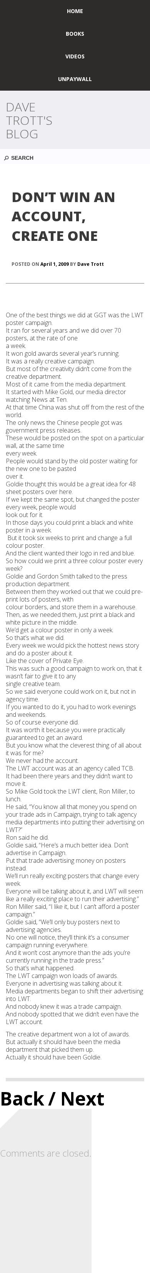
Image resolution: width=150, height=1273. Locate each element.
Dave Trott (90, 264)
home (75, 11)
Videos (75, 56)
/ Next (76, 1098)
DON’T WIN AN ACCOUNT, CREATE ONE (63, 216)
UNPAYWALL (75, 79)
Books (75, 33)
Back (22, 1098)
